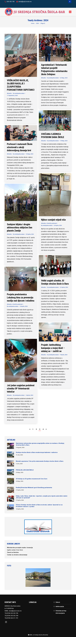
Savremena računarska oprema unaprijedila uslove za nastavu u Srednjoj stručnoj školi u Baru (40, 444)
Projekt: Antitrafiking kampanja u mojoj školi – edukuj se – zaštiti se (53, 348)
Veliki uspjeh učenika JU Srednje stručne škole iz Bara (55, 282)
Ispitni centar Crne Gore (15, 550)
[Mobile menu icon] (70, 12)
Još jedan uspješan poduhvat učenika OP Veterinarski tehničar (20, 388)
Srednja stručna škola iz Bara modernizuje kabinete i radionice (37, 452)
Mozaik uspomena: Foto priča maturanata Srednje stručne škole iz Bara (39, 461)
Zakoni (58, 602)
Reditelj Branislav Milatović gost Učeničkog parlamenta (34, 487)
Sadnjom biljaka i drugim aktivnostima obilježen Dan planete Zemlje (19, 227)
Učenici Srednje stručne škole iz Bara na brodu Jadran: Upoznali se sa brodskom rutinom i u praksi (39, 505)
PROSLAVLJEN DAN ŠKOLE (25, 470)
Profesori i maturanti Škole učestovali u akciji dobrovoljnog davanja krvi (19, 147)
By (18, 93)
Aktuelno (9, 93)
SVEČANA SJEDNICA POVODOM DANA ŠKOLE (52, 136)
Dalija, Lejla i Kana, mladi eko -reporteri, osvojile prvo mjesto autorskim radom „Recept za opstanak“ (41, 497)
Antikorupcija (60, 606)
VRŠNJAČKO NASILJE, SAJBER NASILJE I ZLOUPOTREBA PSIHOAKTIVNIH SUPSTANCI (20, 85)
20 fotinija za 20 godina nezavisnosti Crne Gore (31, 479)
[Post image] (10, 446)
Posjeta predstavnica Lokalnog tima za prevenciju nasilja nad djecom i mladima (20, 297)
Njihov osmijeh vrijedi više (53, 219)
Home (32, 23)
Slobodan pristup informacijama (61, 612)
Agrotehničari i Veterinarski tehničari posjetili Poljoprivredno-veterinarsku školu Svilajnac (54, 69)
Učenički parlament (52, 223)
